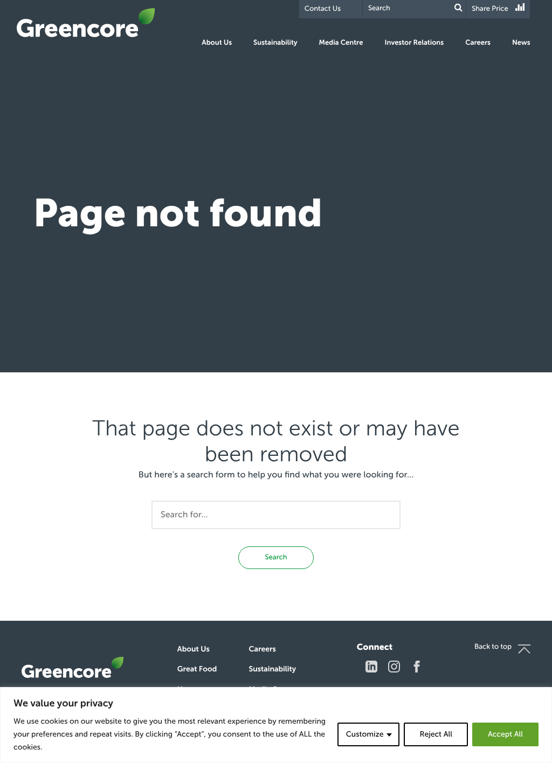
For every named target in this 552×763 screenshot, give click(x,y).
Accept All (505, 734)
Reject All (435, 734)
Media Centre (341, 43)
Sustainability (275, 43)
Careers (478, 43)
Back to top (493, 647)
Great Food (197, 669)
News (521, 43)
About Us (217, 43)
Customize (365, 734)
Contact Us (323, 9)
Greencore (86, 22)
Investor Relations (414, 43)
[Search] (458, 7)
